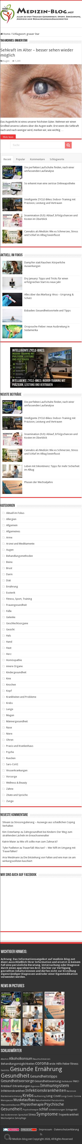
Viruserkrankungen (16, 770)
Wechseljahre (7, 1118)
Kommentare (37, 159)
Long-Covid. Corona (71, 1096)
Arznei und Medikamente (20, 543)
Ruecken (11, 758)
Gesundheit (15, 1075)
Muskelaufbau (24, 1100)
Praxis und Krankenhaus (19, 745)
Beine (9, 562)
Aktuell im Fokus (15, 512)
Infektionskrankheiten (45, 1090)
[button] (7, 1137)
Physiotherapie (32, 1104)
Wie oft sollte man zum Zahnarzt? (39, 841)
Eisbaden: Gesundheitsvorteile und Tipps (47, 310)
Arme (9, 537)
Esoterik (10, 592)
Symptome (47, 1114)
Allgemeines (13, 531)
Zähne (9, 788)
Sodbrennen (11, 1115)
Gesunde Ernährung (36, 1069)
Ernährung (12, 586)
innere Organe (14, 666)
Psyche (10, 752)
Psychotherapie (30, 1109)
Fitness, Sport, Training (19, 598)
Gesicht (10, 629)
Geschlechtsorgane (17, 623)
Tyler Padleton (10, 847)
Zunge (10, 801)
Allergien (11, 519)
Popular (20, 159)
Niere (9, 733)
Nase (9, 727)
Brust (9, 568)
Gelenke (10, 617)
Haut (8, 647)
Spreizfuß (23, 1115)
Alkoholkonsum (20, 1059)
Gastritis (5, 1070)
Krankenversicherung (11, 1096)
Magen (10, 715)
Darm (9, 574)
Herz (8, 653)
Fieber (66, 1063)
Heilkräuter (67, 1081)
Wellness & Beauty (16, 782)
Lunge (9, 709)
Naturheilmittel (43, 1100)
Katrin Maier (9, 841)
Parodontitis (57, 1100)
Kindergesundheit (16, 672)
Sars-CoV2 (12, 764)
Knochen (11, 684)
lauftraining (40, 1096)
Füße (9, 611)
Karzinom (71, 1091)
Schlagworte (57, 159)
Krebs (9, 703)
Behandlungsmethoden (19, 555)
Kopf (9, 690)
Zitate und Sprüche (17, 794)
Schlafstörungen (57, 1109)
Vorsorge (11, 776)
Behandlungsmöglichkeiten (18, 1063)
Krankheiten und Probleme (21, 696)
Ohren (9, 739)
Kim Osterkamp (11, 831)
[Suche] (68, 145)
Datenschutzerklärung (66, 1129)
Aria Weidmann (11, 857)
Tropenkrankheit (68, 1114)
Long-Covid (53, 1096)
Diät (8, 580)
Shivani (6, 822)
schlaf (43, 1109)
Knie (8, 678)
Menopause (7, 1100)
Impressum (45, 1129)
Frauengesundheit (16, 604)
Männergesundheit (17, 721)
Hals (8, 635)
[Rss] (41, 1134)
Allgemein (12, 525)
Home (6, 33)
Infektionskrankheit (13, 1090)
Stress (32, 1114)
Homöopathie (14, 660)
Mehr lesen (8, 137)
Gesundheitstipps (43, 1076)
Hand (9, 641)
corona (42, 1063)
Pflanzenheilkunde (10, 1105)
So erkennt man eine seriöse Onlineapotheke (49, 183)
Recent (7, 159)
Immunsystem (54, 1085)
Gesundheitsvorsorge (17, 1081)
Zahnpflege (20, 1118)
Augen (6, 61)
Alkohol (4, 1059)
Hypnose (35, 1086)
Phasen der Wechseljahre (38, 482)
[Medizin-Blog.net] (41, 13)
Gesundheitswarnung (47, 1081)
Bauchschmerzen (41, 1059)
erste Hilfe (55, 1063)
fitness (74, 1063)
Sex (2, 1115)
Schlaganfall (71, 1109)
